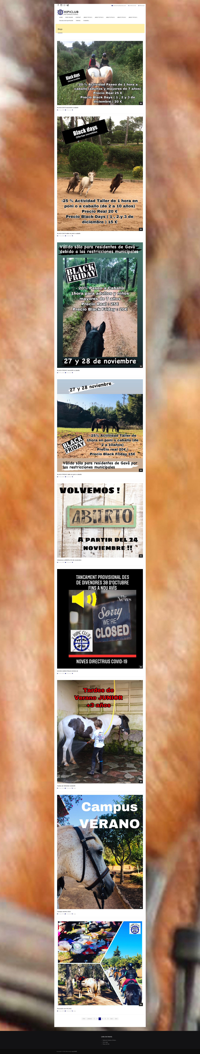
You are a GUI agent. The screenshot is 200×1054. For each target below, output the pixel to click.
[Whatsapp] (64, 5)
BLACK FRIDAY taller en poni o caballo (69, 474)
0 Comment (69, 235)
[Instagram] (61, 5)
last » (116, 1018)
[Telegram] (67, 5)
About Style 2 (88, 17)
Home (61, 17)
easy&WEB (74, 1051)
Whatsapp (142, 5)
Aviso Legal (105, 1042)
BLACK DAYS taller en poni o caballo (68, 233)
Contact (78, 17)
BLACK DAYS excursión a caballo (67, 107)
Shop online (69, 17)
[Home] (68, 12)
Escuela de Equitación (66, 20)
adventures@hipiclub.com (119, 5)
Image (74, 788)
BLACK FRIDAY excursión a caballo (68, 370)
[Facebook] (58, 5)
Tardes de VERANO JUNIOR (66, 786)
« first (83, 1018)
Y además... (86, 20)
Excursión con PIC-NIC (64, 1008)
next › (111, 1018)
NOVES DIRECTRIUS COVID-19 (67, 671)
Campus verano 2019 (64, 911)
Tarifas (78, 20)
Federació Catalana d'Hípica (109, 1040)
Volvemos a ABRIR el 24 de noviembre (69, 560)
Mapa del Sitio (106, 1044)
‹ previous (89, 1018)
